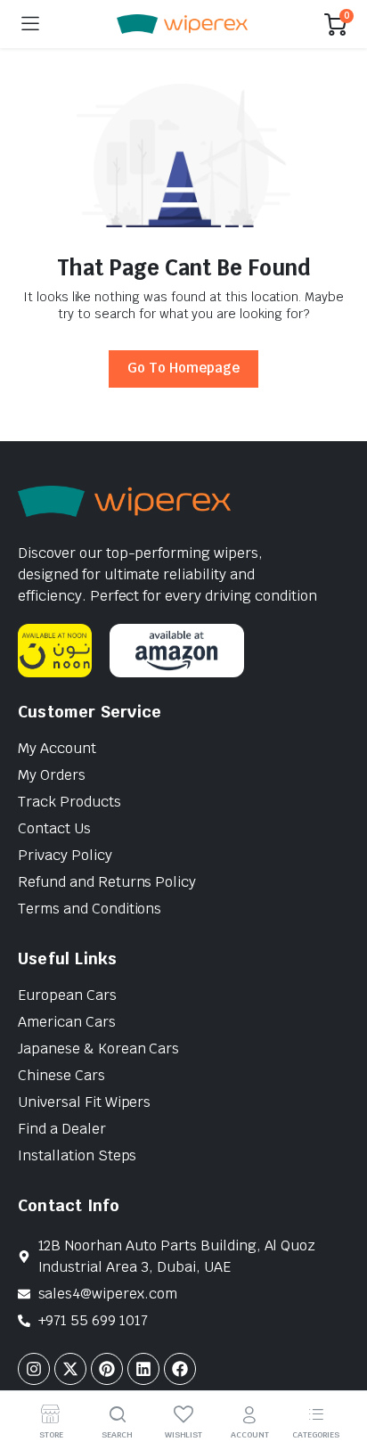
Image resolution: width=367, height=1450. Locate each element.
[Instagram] (34, 1369)
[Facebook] (180, 1369)
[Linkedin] (143, 1369)
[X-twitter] (70, 1369)
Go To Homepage (183, 367)
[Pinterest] (107, 1369)
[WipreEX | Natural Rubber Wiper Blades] (182, 24)
